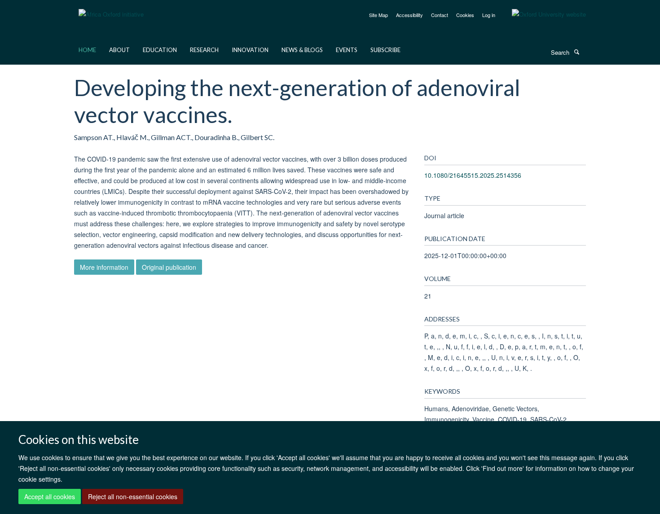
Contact (439, 14)
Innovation (250, 49)
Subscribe (385, 49)
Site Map (378, 14)
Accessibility (409, 14)
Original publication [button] (169, 267)
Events (346, 49)
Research (204, 49)
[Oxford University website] (542, 14)
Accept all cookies (49, 496)
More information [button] (104, 267)
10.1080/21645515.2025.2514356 (472, 175)
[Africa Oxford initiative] (111, 8)
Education (160, 49)
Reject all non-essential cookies (132, 496)
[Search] (576, 52)
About (119, 49)
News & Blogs (302, 49)
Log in (488, 14)
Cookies (465, 14)
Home (87, 49)
